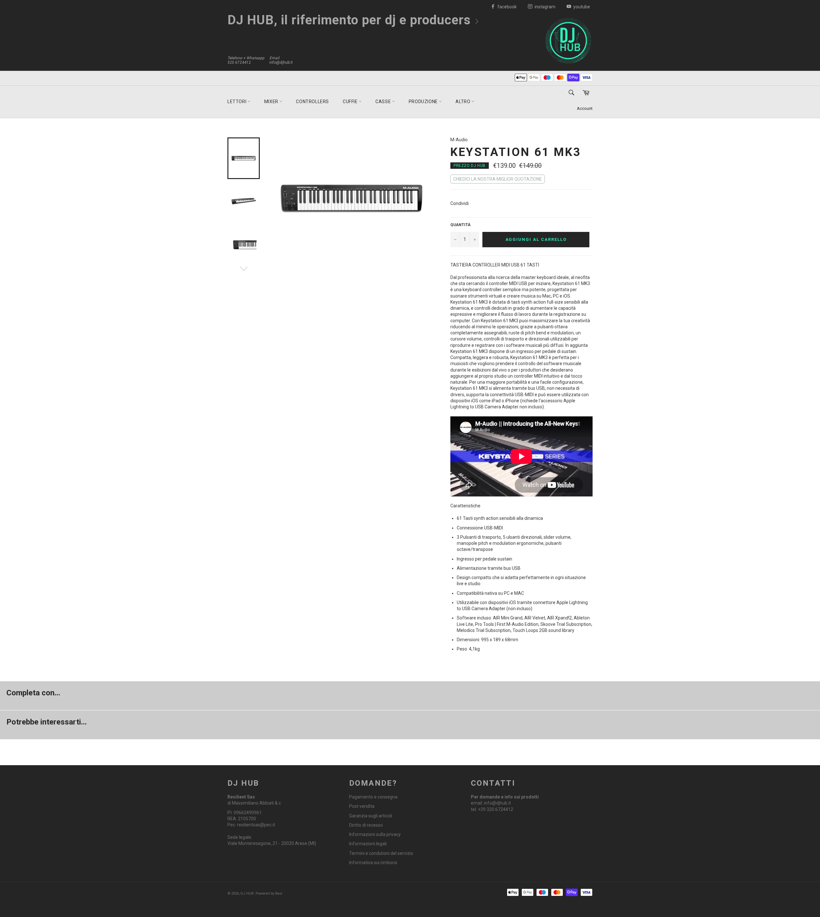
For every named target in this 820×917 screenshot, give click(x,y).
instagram (544, 6)
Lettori (237, 101)
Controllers (312, 101)
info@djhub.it (281, 62)
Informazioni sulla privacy (375, 834)
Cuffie (351, 101)
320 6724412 (239, 62)
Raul (278, 893)
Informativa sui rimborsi (373, 862)
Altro (463, 101)
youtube (581, 6)
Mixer (272, 101)
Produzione (424, 101)
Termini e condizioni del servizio (381, 853)
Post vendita (361, 806)
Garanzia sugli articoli (370, 815)
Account (585, 108)
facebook (506, 6)
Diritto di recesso (366, 825)
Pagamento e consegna (373, 796)
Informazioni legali (368, 843)
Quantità (460, 225)
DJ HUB (247, 893)
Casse (383, 101)
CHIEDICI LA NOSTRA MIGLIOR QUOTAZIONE (497, 179)
